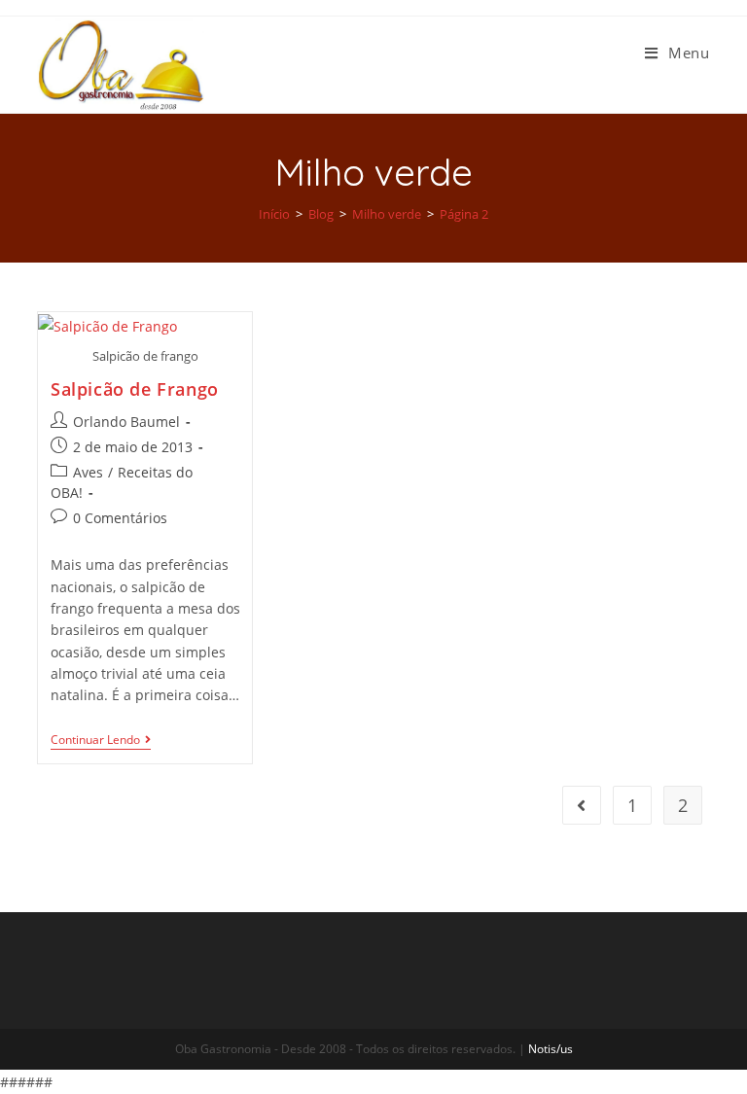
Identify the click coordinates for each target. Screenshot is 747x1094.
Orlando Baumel (126, 421)
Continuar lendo (95, 740)
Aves (88, 472)
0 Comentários (120, 518)
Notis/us (550, 1049)
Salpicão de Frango (135, 389)
